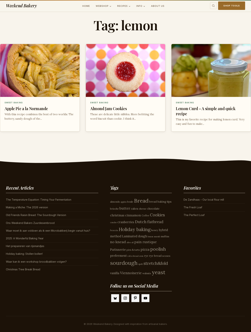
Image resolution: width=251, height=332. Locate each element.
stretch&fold (156, 263)
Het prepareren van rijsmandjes (25, 246)
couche (113, 222)
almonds (115, 201)
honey (154, 230)
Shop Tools (231, 5)
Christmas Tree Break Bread (23, 269)
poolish (158, 249)
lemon (150, 236)
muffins (165, 236)
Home (86, 6)
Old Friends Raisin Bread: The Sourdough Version (36, 215)
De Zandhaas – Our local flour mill (204, 199)
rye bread (155, 255)
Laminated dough (134, 236)
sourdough (124, 262)
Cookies (157, 214)
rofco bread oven (135, 256)
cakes (134, 208)
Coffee (145, 215)
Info (139, 6)
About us (157, 6)
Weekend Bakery (21, 5)
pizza (145, 249)
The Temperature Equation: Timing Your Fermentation (38, 199)
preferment (118, 255)
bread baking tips (160, 201)
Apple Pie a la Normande (26, 108)
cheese (142, 208)
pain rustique (145, 242)
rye (146, 255)
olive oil (130, 242)
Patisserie (118, 249)
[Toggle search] (213, 5)
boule (130, 201)
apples (123, 202)
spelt (140, 264)
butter (124, 208)
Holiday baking (134, 229)
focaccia (114, 230)
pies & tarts (133, 249)
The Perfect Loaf (194, 215)
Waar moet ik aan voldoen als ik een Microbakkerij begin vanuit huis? (48, 230)
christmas (117, 215)
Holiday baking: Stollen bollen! (24, 253)
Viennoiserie (131, 273)
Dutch (140, 221)
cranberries (125, 222)
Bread (141, 200)
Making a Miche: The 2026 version (27, 207)
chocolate (153, 208)
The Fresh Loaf (193, 207)
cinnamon (133, 215)
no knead (118, 242)
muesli (157, 236)
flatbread (155, 221)
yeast (158, 272)
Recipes (122, 6)
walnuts (146, 273)
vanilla (114, 273)
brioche (114, 208)
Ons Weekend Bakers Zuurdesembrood (30, 222)
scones (166, 255)
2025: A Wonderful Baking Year (25, 238)
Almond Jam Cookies (108, 108)
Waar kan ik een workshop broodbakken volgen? (36, 261)
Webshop (102, 6)
